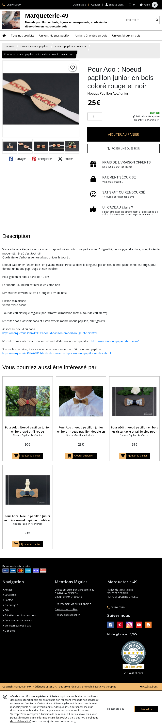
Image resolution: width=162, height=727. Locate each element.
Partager (20, 159)
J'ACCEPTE (146, 708)
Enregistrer (44, 159)
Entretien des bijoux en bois (20, 615)
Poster (68, 159)
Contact (95, 4)
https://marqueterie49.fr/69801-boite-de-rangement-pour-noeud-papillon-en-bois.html (56, 353)
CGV (6, 610)
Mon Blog (9, 630)
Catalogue (10, 594)
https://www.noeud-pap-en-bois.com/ (115, 341)
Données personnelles (67, 615)
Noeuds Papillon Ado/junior (107, 93)
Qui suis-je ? (11, 605)
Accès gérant (149, 686)
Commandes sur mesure (18, 620)
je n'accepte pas (115, 708)
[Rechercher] (156, 20)
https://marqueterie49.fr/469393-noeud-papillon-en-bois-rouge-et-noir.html (49, 333)
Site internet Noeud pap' (18, 625)
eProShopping (108, 686)
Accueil (10, 46)
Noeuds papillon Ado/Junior (70, 46)
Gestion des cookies (66, 609)
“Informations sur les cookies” (53, 717)
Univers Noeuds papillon (34, 46)
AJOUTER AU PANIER (123, 134)
